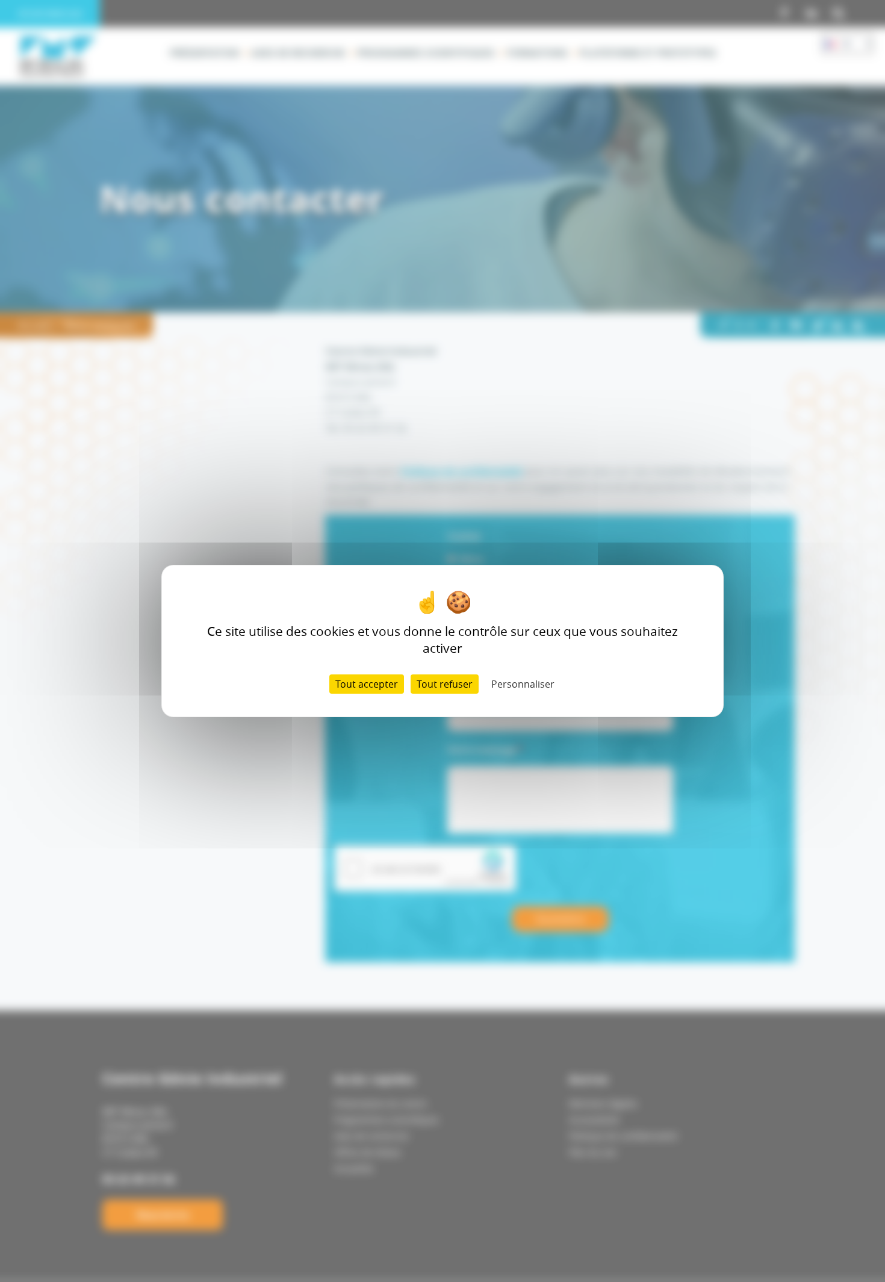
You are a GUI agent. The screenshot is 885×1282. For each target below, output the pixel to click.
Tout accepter (366, 684)
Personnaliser (522, 684)
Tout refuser (445, 684)
